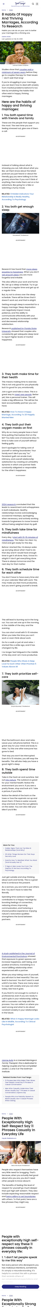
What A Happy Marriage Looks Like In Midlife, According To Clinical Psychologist (20, 1021)
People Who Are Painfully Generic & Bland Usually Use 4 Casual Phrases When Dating (19, 1099)
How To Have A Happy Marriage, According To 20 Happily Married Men (18, 414)
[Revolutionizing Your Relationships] (20, 3)
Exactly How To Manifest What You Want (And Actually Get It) (21, 861)
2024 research (9, 504)
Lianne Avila (6, 37)
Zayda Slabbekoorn (9, 1138)
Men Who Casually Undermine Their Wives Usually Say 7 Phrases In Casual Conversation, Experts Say (20, 1090)
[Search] (32, 4)
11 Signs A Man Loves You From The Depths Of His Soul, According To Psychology (18, 868)
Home (4, 10)
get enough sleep (10, 274)
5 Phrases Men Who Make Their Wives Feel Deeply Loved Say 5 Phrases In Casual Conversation (20, 1082)
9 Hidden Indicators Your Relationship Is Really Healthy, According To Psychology (18, 197)
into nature (10, 780)
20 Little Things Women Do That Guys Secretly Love (20, 855)
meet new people (23, 394)
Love (10, 10)
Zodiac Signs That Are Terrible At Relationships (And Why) (18, 849)
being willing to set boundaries (21, 1196)
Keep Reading (20, 1287)
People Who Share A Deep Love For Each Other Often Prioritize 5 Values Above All (19, 664)
